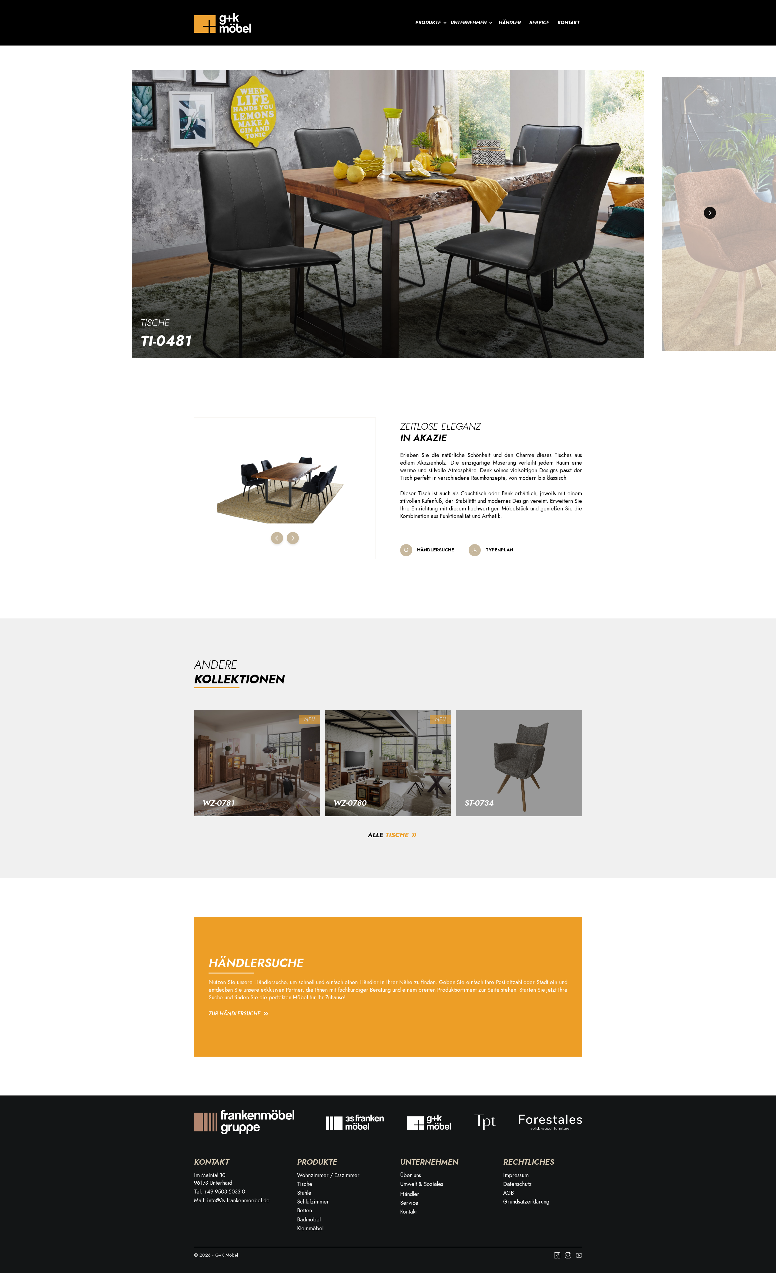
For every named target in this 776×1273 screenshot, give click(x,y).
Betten (304, 1210)
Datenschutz (517, 1184)
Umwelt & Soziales (421, 1184)
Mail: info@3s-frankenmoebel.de (231, 1200)
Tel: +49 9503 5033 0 (219, 1192)
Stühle (304, 1193)
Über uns (410, 1175)
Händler (510, 22)
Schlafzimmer (313, 1202)
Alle (388, 835)
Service (539, 22)
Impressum (516, 1175)
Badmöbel (309, 1220)
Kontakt (568, 22)
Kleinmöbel (310, 1228)
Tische (154, 323)
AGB (508, 1193)
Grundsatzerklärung (526, 1202)
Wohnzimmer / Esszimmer (328, 1175)
